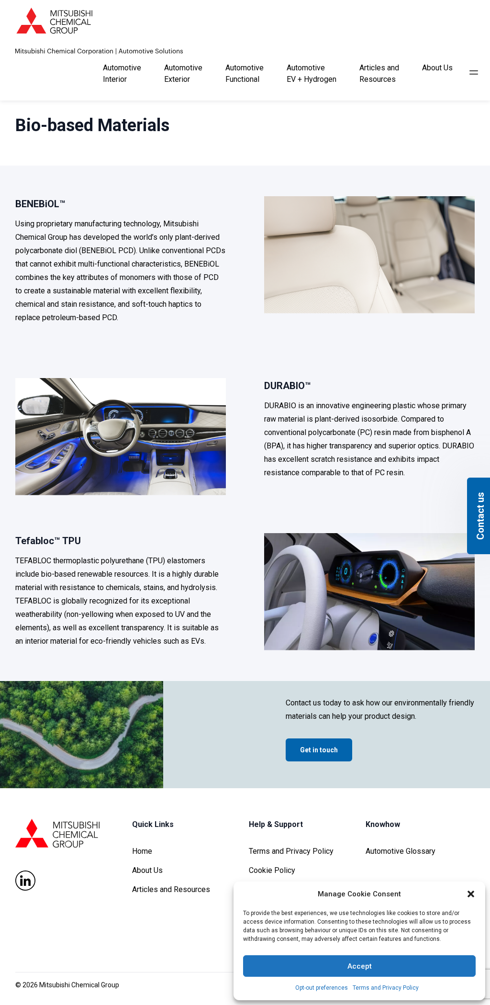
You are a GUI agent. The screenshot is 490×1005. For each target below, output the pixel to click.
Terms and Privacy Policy (386, 987)
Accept (359, 966)
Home (142, 851)
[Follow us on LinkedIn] (25, 881)
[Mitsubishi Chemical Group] (99, 31)
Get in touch (319, 750)
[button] (471, 894)
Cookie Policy (272, 870)
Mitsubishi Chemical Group (79, 985)
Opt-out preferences (321, 987)
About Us (147, 870)
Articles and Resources (171, 889)
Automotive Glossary (400, 851)
